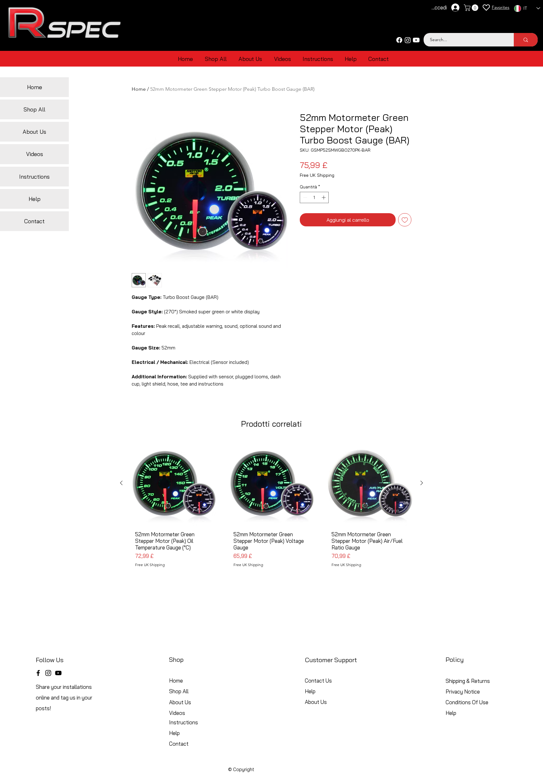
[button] (472, 7)
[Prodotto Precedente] (121, 483)
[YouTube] (58, 673)
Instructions (34, 176)
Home (139, 89)
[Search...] (526, 39)
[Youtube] (416, 40)
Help (35, 199)
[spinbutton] (314, 197)
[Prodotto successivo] (421, 483)
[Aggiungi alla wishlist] (404, 219)
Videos (34, 154)
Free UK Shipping (317, 175)
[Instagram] (408, 40)
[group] (271, 509)
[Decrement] (304, 197)
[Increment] (324, 197)
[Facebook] (399, 40)
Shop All (34, 109)
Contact (34, 221)
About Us (34, 131)
